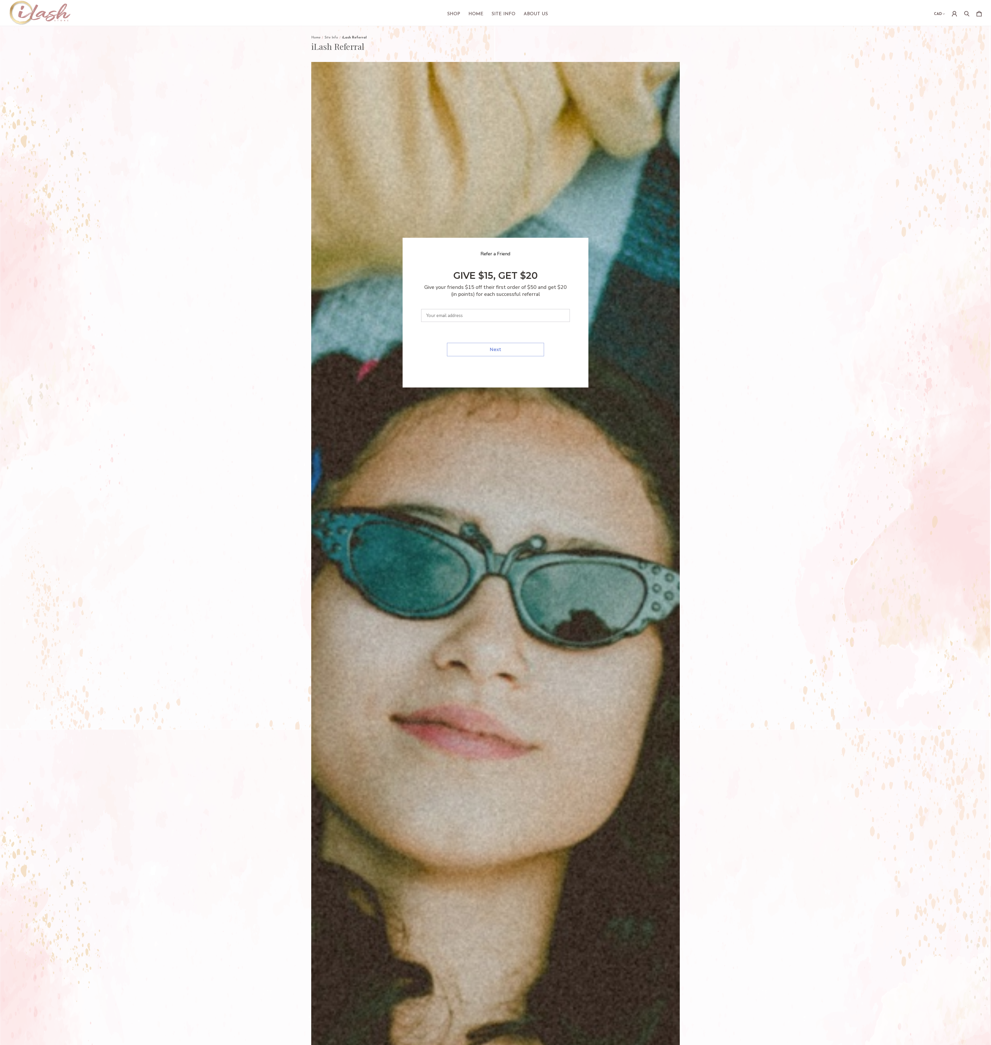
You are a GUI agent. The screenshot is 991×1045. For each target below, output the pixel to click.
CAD (938, 14)
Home (475, 14)
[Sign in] (954, 13)
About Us (536, 14)
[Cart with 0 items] (979, 13)
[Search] (967, 13)
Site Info (503, 14)
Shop (453, 14)
